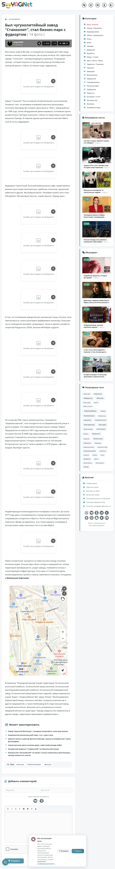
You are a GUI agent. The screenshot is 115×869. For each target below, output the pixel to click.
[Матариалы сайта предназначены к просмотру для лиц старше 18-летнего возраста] (86, 513)
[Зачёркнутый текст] (20, 809)
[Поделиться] (39, 43)
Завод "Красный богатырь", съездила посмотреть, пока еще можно (38, 731)
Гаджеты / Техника (95, 64)
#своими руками (90, 451)
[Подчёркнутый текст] (16, 809)
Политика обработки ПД (95, 502)
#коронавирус (88, 429)
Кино (89, 42)
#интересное (89, 425)
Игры (89, 39)
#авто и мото (88, 406)
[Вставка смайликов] (24, 809)
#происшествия (89, 447)
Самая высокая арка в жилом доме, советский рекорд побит (35, 745)
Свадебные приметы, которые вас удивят (95, 277)
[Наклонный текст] (12, 809)
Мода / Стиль (92, 57)
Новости (90, 93)
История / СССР (93, 97)
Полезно (90, 104)
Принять (79, 851)
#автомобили (90, 411)
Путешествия (93, 86)
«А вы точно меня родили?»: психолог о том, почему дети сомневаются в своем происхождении (95, 351)
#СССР (96, 402)
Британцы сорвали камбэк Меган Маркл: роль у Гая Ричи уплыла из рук (96, 301)
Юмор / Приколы (94, 28)
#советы (86, 455)
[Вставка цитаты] (32, 809)
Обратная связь (92, 487)
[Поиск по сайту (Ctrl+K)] (5, 862)
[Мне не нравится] (67, 43)
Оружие (90, 68)
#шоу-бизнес (88, 463)
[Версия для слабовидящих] (97, 5)
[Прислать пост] (91, 5)
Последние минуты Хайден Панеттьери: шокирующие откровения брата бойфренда (95, 216)
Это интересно (14, 19)
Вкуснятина (92, 75)
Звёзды (90, 46)
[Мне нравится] (60, 43)
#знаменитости (100, 420)
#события (103, 451)
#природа (98, 443)
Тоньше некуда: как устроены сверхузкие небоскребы (96, 241)
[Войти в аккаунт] (104, 5)
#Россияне (87, 402)
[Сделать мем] (64, 588)
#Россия (100, 398)
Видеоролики (93, 32)
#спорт (95, 455)
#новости (96, 434)
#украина (87, 459)
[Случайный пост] (84, 5)
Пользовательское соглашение (98, 498)
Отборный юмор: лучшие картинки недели (94, 326)
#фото (96, 459)
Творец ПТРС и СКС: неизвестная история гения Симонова (96, 167)
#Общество (88, 398)
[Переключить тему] (111, 5)
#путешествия (102, 447)
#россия (47, 764)
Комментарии (91, 483)
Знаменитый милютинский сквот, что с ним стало (30, 735)
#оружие (86, 439)
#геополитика (89, 416)
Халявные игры (94, 107)
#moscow (20, 764)
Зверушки (91, 78)
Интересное (92, 100)
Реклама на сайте (93, 491)
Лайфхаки (91, 89)
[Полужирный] (8, 809)
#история (102, 425)
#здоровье (87, 420)
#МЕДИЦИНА (98, 394)
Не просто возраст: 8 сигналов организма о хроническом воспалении (95, 376)
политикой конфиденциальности (45, 863)
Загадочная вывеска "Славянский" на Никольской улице (33, 749)
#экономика (100, 463)
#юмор (86, 467)
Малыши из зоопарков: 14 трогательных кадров (96, 191)
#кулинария (101, 429)
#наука (86, 434)
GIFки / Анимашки (95, 35)
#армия (103, 411)
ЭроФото (90, 53)
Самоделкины (93, 82)
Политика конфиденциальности (98, 506)
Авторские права (92, 495)
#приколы (87, 443)
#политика (98, 439)
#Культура (87, 394)
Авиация (91, 71)
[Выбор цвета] (28, 809)
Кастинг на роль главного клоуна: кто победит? (96, 142)
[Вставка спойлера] (36, 809)
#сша (102, 455)
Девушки (91, 50)
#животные (102, 416)
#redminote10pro (34, 764)
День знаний (92, 24)
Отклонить (65, 851)
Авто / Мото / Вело (95, 60)
